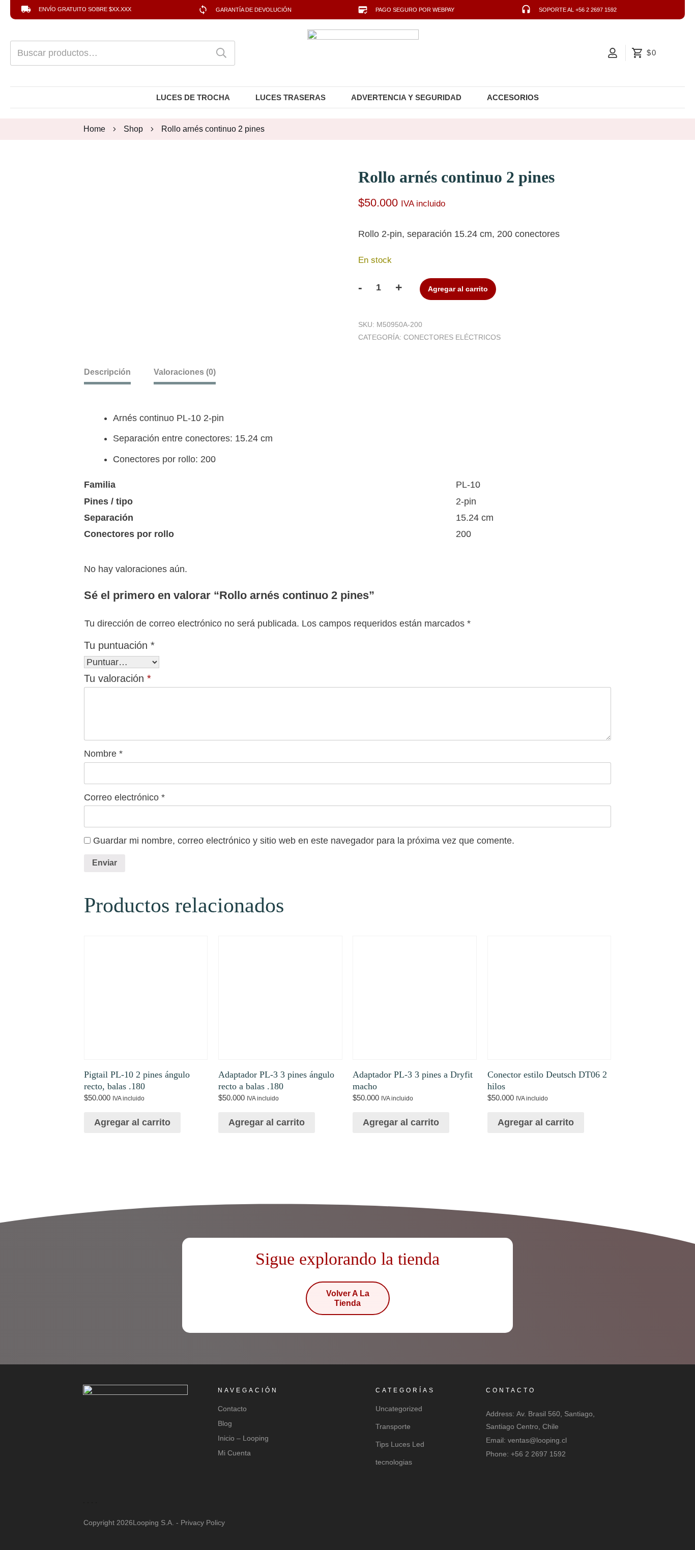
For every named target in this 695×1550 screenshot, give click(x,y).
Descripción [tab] (107, 372)
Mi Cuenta (234, 1453)
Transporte (393, 1426)
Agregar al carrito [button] (132, 1122)
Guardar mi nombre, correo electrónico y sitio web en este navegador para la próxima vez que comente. (303, 841)
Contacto (232, 1409)
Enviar (104, 862)
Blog (225, 1423)
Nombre (103, 754)
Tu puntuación (119, 645)
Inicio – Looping (243, 1438)
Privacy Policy (203, 1522)
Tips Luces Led (399, 1444)
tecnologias (393, 1462)
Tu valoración (117, 678)
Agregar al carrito (458, 289)
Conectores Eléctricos (452, 337)
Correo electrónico (124, 797)
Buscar (221, 53)
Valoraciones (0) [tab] (185, 372)
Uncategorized (398, 1409)
